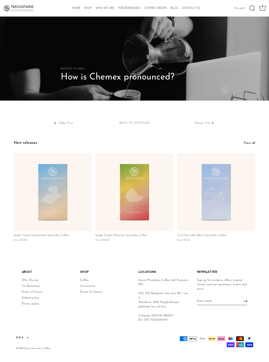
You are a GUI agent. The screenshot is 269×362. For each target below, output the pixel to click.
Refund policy (30, 297)
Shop (88, 8)
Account (239, 8)
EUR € (20, 337)
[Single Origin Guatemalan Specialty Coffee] (53, 192)
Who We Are (105, 8)
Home (76, 8)
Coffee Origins (155, 8)
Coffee (84, 280)
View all (249, 143)
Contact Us (191, 8)
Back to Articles (134, 123)
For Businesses (129, 8)
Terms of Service (32, 292)
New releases (25, 143)
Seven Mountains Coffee (37, 348)
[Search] (252, 8)
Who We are (30, 280)
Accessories (87, 286)
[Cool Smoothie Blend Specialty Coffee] (216, 192)
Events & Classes (91, 292)
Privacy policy (30, 303)
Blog (174, 8)
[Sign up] (245, 301)
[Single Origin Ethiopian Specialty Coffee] (134, 192)
